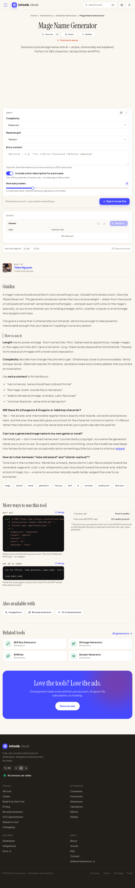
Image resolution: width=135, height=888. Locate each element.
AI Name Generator (66, 15)
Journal (74, 845)
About (73, 840)
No (37, 248)
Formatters (76, 796)
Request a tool (10, 821)
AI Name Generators (81, 861)
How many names (16, 183)
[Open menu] (6, 5)
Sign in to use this (116, 201)
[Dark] (26, 768)
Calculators (76, 806)
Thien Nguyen (23, 267)
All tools (7, 791)
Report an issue (122, 248)
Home (34, 15)
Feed (129, 873)
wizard (120, 448)
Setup (61, 512)
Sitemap (118, 873)
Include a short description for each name (39, 173)
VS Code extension (71, 612)
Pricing (6, 806)
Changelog (9, 827)
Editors (74, 811)
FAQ (72, 851)
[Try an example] (121, 112)
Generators (46, 15)
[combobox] (67, 124)
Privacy (94, 873)
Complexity (12, 118)
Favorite (49, 34)
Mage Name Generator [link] (92, 15)
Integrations (15, 612)
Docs (5, 851)
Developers (9, 840)
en (9, 768)
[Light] (16, 768)
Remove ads (67, 705)
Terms (106, 873)
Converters (76, 791)
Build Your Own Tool (13, 801)
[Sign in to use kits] (57, 34)
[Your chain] (122, 5)
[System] (21, 768)
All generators (120, 633)
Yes (28, 248)
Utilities (74, 816)
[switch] (9, 173)
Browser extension (41, 612)
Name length (13, 132)
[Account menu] (129, 5)
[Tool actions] (126, 112)
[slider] (32, 188)
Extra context (14, 147)
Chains (6, 796)
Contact (75, 856)
